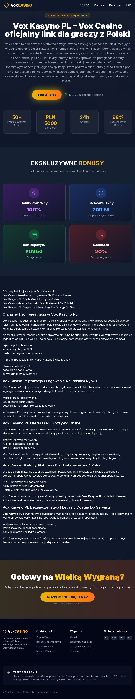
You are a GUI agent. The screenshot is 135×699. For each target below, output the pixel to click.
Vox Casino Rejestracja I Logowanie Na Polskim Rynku (37, 295)
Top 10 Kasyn (43, 637)
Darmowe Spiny (45, 646)
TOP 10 (84, 5)
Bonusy (99, 5)
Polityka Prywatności (81, 646)
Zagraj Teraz (46, 94)
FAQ (128, 5)
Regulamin (75, 651)
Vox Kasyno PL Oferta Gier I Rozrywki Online (31, 299)
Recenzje (115, 5)
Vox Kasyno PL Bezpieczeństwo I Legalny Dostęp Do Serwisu (41, 307)
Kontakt (74, 637)
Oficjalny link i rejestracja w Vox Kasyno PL (29, 291)
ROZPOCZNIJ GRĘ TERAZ (67, 597)
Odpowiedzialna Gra (81, 641)
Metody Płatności (45, 651)
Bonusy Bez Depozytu (48, 641)
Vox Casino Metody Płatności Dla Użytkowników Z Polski (38, 303)
